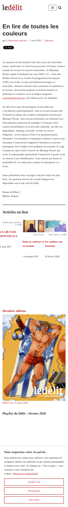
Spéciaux (49, 40)
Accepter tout (34, 482)
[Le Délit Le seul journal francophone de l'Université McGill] (12, 7)
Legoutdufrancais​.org (13, 98)
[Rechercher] (60, 8)
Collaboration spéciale (16, 40)
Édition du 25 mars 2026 (15, 402)
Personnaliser (34, 491)
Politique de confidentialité (25, 473)
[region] (34, 477)
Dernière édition (14, 311)
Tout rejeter (34, 500)
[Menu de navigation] (52, 7)
